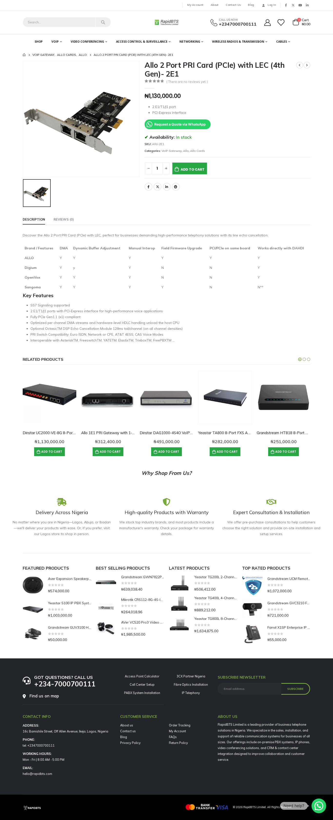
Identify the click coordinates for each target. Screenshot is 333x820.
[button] (300, 359)
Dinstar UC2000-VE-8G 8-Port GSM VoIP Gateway (66, 432)
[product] (49, 397)
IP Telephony (191, 693)
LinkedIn (167, 187)
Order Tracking (179, 725)
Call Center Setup (142, 684)
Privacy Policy (130, 743)
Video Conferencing (87, 41)
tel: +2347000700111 (39, 745)
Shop (39, 41)
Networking (189, 41)
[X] (293, 5)
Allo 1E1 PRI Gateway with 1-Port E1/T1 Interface (124, 432)
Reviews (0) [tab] (64, 219)
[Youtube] (300, 5)
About (214, 5)
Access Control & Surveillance (142, 41)
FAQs (173, 737)
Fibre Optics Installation (191, 684)
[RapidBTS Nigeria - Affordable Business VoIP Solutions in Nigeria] (166, 22)
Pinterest (176, 187)
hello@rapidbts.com (37, 774)
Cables (281, 41)
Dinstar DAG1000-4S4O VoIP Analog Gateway (180, 432)
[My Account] (267, 22)
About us (126, 725)
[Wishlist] (281, 22)
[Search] (103, 22)
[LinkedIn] (307, 5)
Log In (272, 5)
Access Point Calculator (142, 676)
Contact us (128, 731)
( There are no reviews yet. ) (187, 82)
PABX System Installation (142, 693)
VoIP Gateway (172, 151)
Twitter (157, 187)
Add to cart (193, 169)
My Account (195, 5)
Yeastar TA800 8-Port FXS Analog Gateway (236, 432)
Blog (251, 5)
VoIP (55, 41)
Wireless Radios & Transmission (238, 41)
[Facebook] (286, 5)
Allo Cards (197, 151)
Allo (186, 151)
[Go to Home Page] (24, 55)
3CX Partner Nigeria (190, 676)
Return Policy (178, 743)
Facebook (148, 187)
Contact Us (233, 5)
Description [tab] (34, 219)
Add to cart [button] (51, 451)
